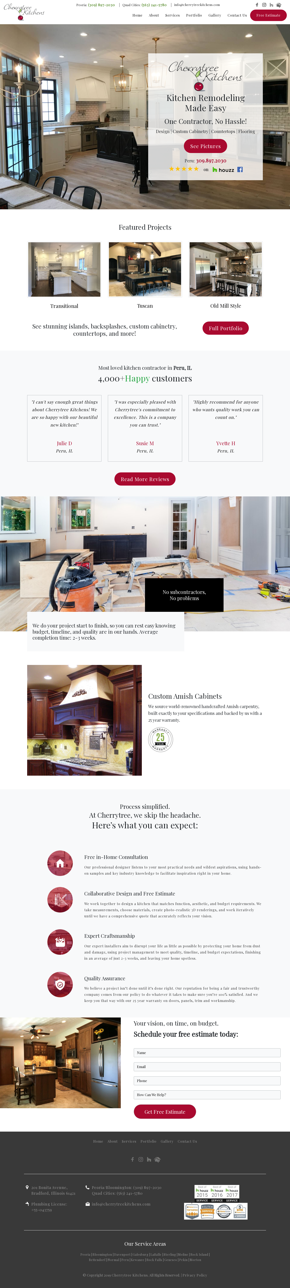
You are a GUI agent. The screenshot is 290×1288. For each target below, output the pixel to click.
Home (137, 15)
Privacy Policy (195, 1275)
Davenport (122, 1255)
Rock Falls (154, 1260)
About (154, 15)
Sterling (170, 1255)
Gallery (214, 15)
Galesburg (140, 1255)
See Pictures (205, 146)
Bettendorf (97, 1260)
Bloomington (102, 1255)
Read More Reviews (145, 479)
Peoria (85, 1255)
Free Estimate (268, 15)
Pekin (183, 1260)
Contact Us (237, 15)
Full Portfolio (225, 328)
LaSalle (156, 1255)
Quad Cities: (144, 5)
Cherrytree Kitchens (130, 1275)
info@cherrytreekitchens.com (197, 5)
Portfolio (194, 15)
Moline (183, 1255)
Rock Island (199, 1255)
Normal (113, 1260)
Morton (195, 1260)
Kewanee (137, 1260)
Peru (125, 1260)
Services (172, 15)
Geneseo (170, 1260)
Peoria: (95, 5)
